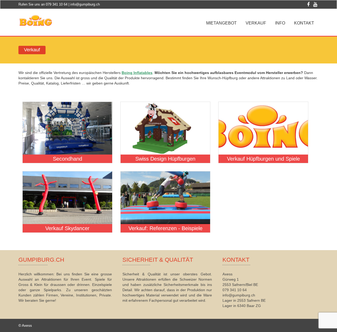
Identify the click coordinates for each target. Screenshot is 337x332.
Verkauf (256, 23)
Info (280, 23)
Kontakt (304, 23)
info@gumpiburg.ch (85, 4)
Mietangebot (221, 23)
